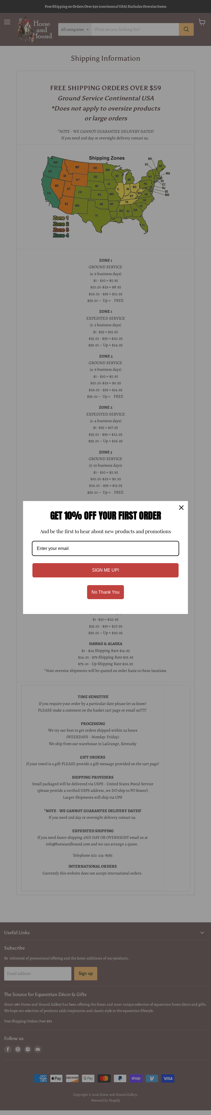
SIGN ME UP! (105, 570)
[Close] (181, 507)
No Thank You (105, 592)
